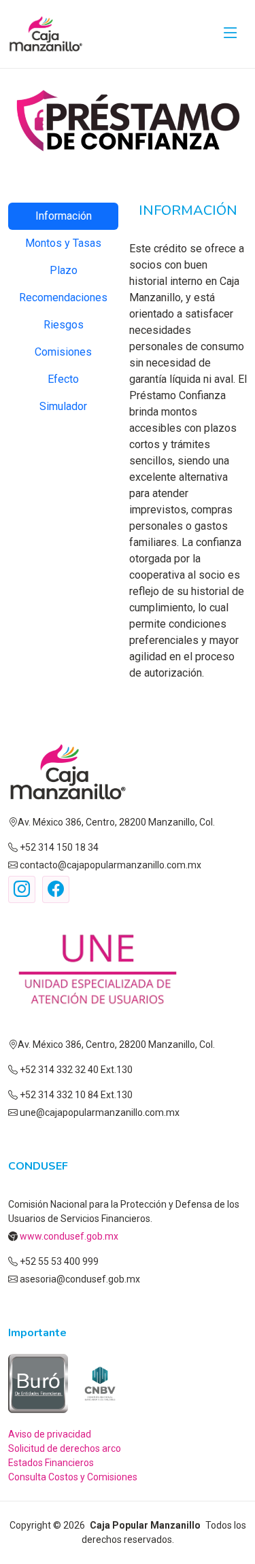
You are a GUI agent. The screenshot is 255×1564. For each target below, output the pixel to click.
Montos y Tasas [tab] (63, 243)
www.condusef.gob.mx (68, 1236)
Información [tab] (63, 215)
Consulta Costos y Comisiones (72, 1477)
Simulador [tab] (63, 406)
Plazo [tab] (64, 270)
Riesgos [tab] (64, 324)
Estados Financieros (51, 1462)
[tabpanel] (188, 442)
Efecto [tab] (63, 379)
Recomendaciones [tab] (63, 297)
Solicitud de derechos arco (64, 1448)
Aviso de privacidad (49, 1434)
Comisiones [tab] (63, 351)
